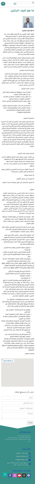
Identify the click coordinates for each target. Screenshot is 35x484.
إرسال (30, 423)
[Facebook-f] (10, 475)
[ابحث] (3, 4)
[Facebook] (29, 475)
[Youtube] (19, 475)
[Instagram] (24, 475)
